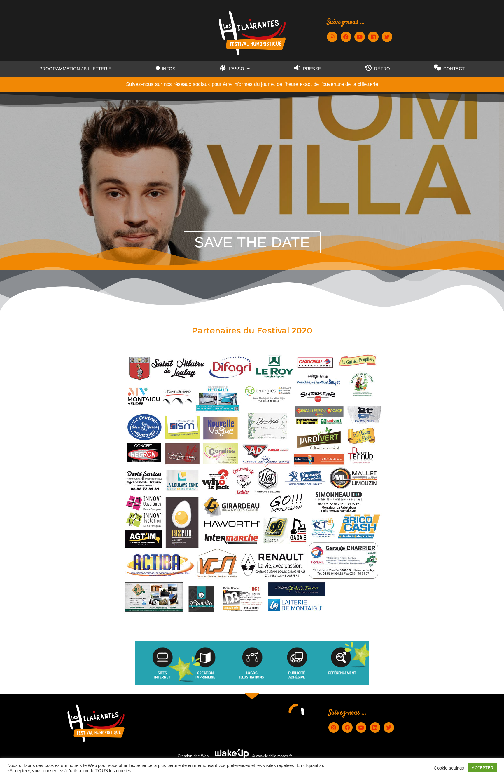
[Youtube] (359, 37)
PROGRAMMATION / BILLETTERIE (75, 68)
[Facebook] (346, 37)
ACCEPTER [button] (482, 768)
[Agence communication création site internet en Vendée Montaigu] (232, 755)
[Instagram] (332, 37)
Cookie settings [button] (449, 768)
